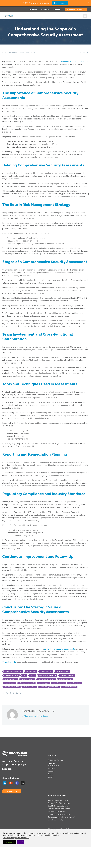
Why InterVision (53, 766)
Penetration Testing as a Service (59, 814)
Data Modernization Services (58, 806)
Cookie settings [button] (9, 842)
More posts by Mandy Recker (36, 716)
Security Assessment (27, 683)
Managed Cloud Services (57, 811)
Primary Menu (85, 16)
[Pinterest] (10, 693)
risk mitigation (10, 683)
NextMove (33, 9)
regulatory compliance (46, 679)
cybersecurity (31, 671)
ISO (24, 675)
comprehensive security (13, 671)
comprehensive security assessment (73, 61)
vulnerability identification (49, 687)
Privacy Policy (65, 829)
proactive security (27, 679)
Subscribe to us (11, 791)
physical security (10, 679)
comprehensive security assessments (59, 649)
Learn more (60, 3)
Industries (51, 763)
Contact (50, 774)
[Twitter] (7, 693)
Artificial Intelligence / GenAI (58, 800)
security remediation (12, 687)
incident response (62, 671)
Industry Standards (11, 675)
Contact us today (9, 662)
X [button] (88, 2)
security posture (74, 683)
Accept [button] (21, 842)
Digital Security (46, 671)
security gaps (43, 683)
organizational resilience (48, 675)
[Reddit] (20, 693)
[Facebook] (4, 693)
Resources (51, 768)
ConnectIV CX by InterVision (59, 803)
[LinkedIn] (17, 693)
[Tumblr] (14, 693)
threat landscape (29, 687)
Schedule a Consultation (76, 9)
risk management (65, 679)
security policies (58, 683)
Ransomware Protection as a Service (61, 817)
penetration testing (67, 675)
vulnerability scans (69, 687)
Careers (46, 9)
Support (57, 9)
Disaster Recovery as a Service (59, 809)
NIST (32, 675)
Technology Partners (55, 760)
